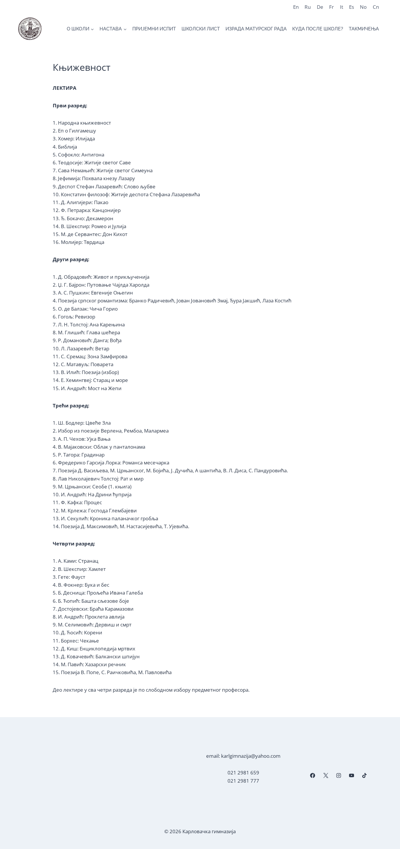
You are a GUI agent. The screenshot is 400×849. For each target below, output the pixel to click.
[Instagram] (338, 776)
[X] (326, 776)
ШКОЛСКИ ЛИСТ (201, 29)
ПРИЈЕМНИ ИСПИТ (154, 29)
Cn (376, 7)
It (341, 7)
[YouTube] (351, 776)
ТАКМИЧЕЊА (364, 29)
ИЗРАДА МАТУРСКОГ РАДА (256, 29)
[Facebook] (313, 776)
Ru (308, 7)
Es (351, 7)
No (363, 7)
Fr (331, 7)
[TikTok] (365, 776)
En (296, 7)
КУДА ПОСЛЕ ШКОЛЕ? (317, 29)
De (320, 7)
